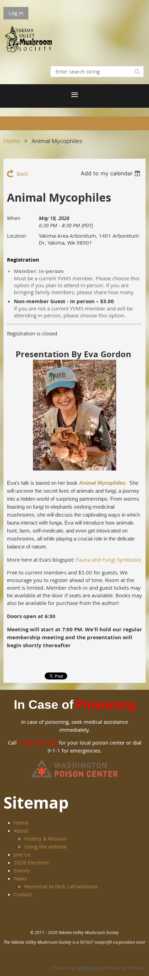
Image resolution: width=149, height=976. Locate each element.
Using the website (45, 846)
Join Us (22, 854)
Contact (23, 894)
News (20, 878)
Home (11, 141)
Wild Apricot (88, 967)
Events (21, 870)
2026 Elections (31, 862)
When (13, 218)
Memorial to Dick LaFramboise (61, 886)
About (21, 830)
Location (16, 235)
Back (22, 173)
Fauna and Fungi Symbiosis (108, 559)
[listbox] (111, 173)
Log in (16, 12)
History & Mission (45, 838)
